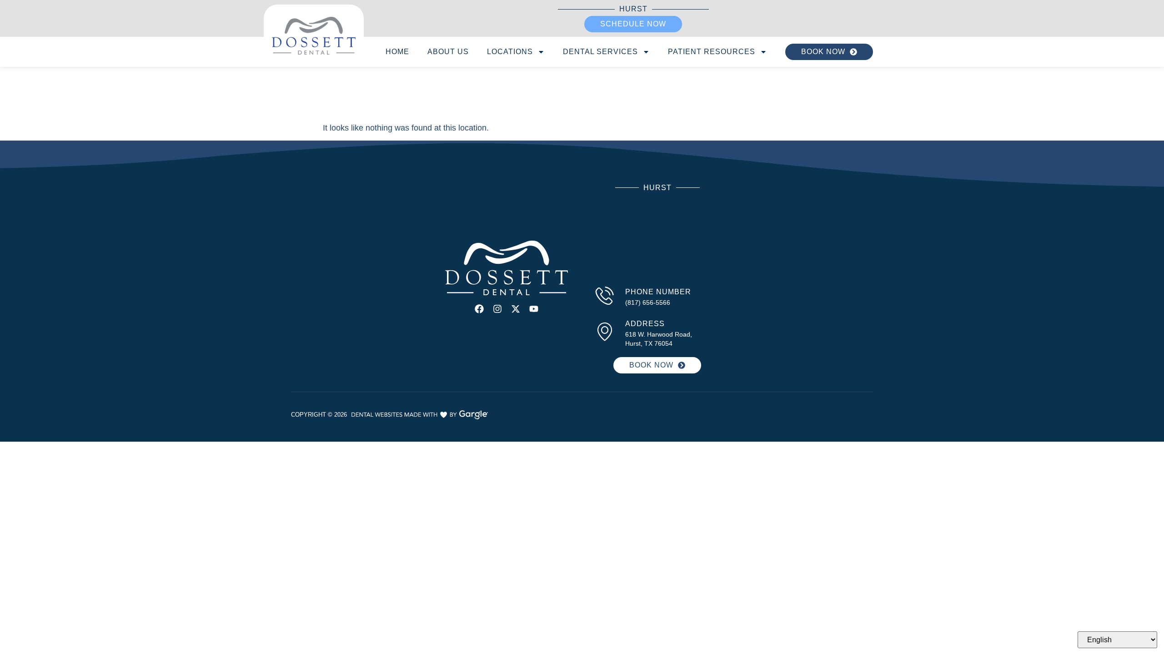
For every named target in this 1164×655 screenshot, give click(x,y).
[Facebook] (479, 308)
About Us (448, 51)
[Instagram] (497, 308)
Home (397, 51)
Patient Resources (711, 51)
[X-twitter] (515, 308)
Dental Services (600, 51)
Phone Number (658, 292)
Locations (510, 51)
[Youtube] (533, 308)
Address (645, 324)
